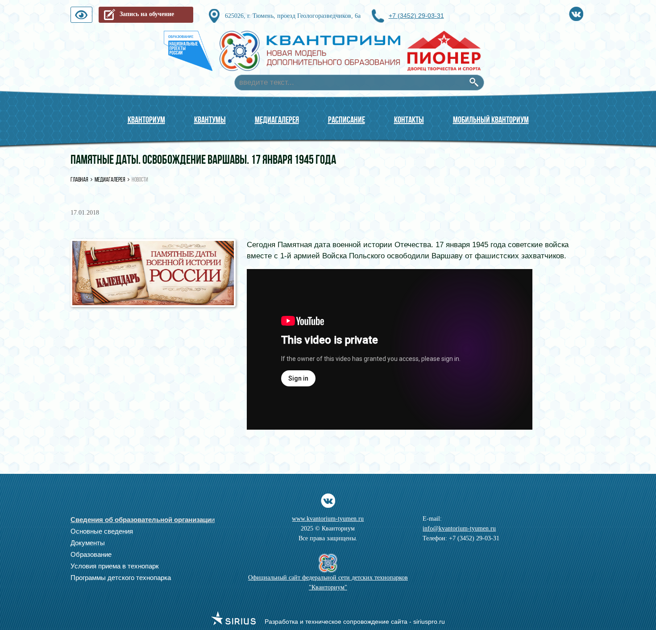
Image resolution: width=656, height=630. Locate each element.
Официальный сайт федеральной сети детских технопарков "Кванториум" (328, 582)
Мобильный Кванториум (491, 119)
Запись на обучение (147, 14)
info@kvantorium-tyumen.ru (459, 528)
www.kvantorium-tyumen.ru (328, 518)
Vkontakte (576, 12)
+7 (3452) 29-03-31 (416, 15)
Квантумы (210, 119)
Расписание (346, 119)
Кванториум (146, 119)
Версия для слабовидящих (91, 17)
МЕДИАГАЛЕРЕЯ (277, 119)
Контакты (409, 119)
